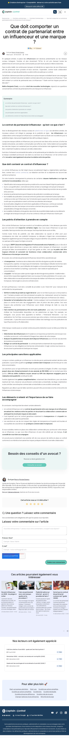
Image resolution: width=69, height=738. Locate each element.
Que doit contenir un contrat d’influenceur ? (18, 106)
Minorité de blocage (47, 697)
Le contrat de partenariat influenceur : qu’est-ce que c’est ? (23, 103)
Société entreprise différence (25, 694)
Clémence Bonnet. (14, 492)
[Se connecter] (60, 12)
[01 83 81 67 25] (55, 12)
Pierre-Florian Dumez (18, 52)
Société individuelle (49, 692)
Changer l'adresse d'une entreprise (27, 697)
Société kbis (37, 692)
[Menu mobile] (65, 12)
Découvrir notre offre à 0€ (34, 6)
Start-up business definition (19, 689)
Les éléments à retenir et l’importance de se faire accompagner (24, 116)
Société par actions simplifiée (48, 689)
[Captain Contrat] (10, 11)
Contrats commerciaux (19, 18)
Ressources (5, 18)
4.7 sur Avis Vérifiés (36, 715)
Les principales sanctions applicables (16, 112)
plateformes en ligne (41, 131)
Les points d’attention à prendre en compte (18, 109)
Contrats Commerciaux (36, 18)
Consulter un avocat (34, 465)
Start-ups (33, 689)
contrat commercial (21, 172)
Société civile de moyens (45, 694)
